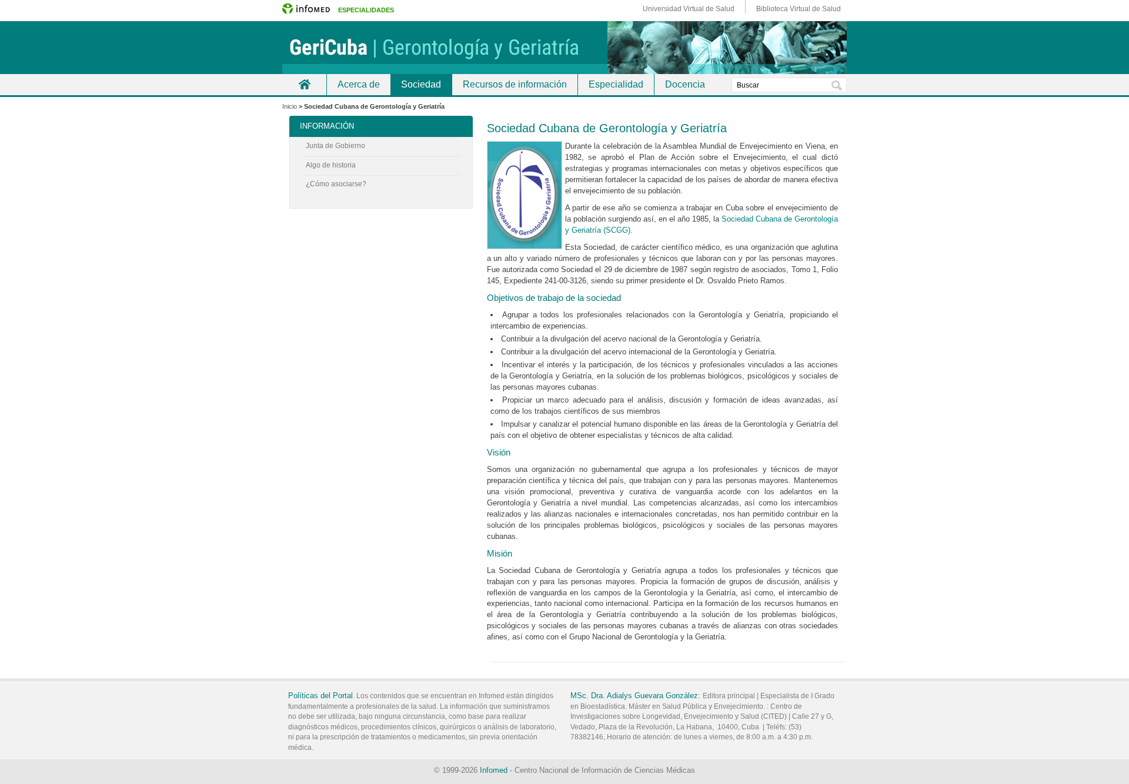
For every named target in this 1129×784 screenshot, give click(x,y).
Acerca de (359, 84)
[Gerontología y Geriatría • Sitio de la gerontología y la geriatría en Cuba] (564, 47)
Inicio (304, 84)
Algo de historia (331, 165)
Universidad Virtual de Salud (688, 9)
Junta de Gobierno (335, 146)
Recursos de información (515, 84)
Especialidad (616, 84)
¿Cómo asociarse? (336, 184)
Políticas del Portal (320, 695)
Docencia (685, 84)
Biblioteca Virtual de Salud (798, 9)
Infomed (493, 770)
